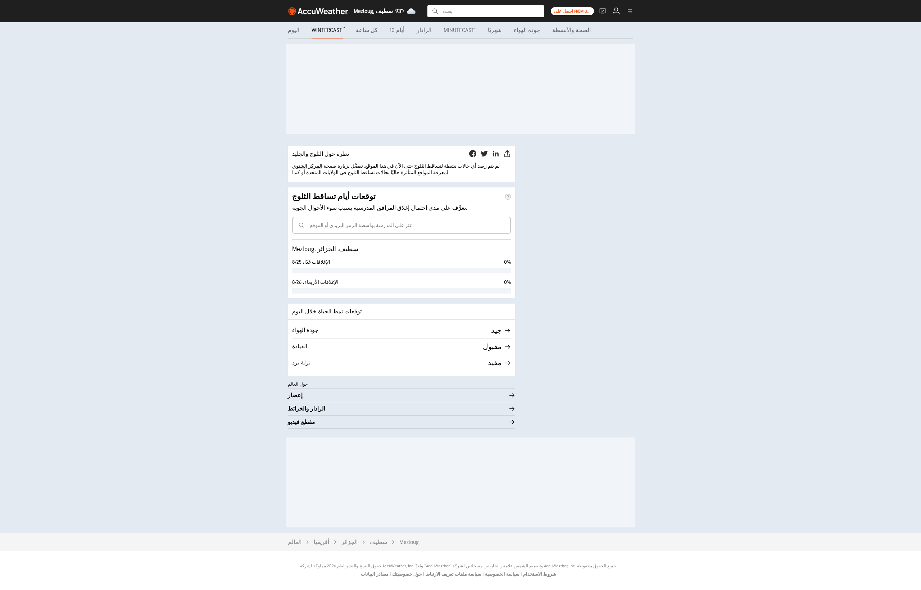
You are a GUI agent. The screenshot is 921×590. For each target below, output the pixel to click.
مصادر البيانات (375, 574)
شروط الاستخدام (539, 574)
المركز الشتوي (307, 166)
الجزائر (349, 542)
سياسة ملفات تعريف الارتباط (453, 574)
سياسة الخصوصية (502, 574)
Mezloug (409, 542)
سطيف (378, 542)
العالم (294, 542)
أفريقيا (321, 542)
